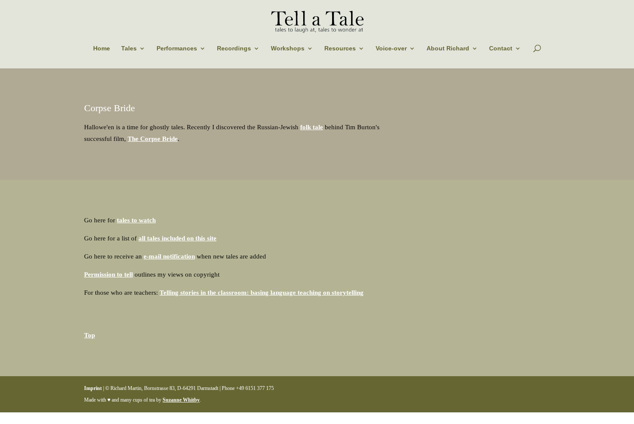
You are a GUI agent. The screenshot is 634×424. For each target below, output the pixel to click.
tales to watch (136, 220)
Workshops (287, 48)
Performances (177, 48)
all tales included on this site (177, 238)
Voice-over (391, 48)
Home (101, 48)
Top (89, 335)
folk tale (311, 127)
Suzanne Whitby (181, 400)
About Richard (448, 48)
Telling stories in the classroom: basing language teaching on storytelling (262, 292)
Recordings (234, 48)
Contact (500, 48)
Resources (340, 48)
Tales (129, 48)
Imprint (93, 388)
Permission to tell (108, 274)
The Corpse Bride (153, 138)
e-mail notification (169, 256)
